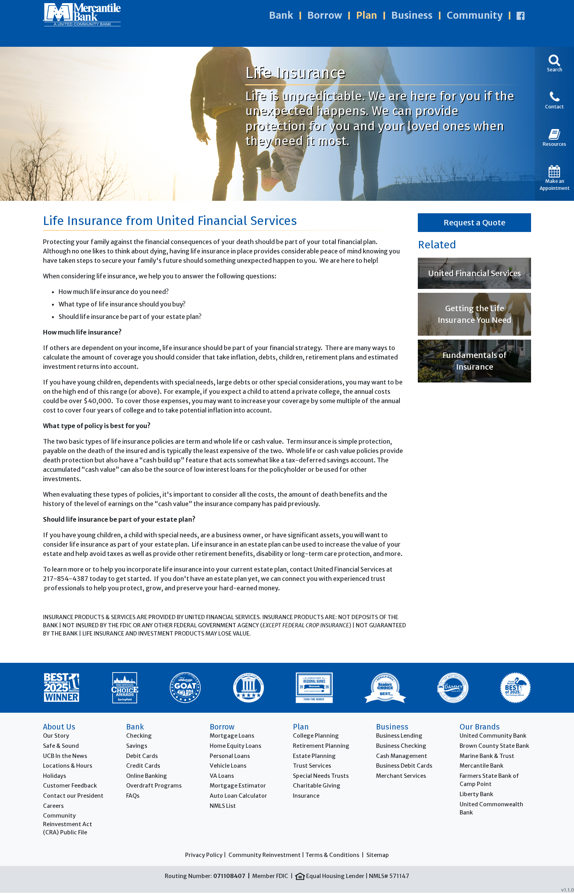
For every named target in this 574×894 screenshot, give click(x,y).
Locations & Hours (67, 765)
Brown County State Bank (494, 745)
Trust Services (312, 765)
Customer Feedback (70, 785)
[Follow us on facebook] (520, 15)
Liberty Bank (476, 794)
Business (412, 15)
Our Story (56, 735)
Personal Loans (230, 755)
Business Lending (399, 735)
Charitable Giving (316, 785)
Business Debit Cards (404, 765)
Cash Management (401, 755)
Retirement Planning (321, 745)
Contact (554, 107)
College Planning (316, 735)
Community (475, 15)
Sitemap (377, 855)
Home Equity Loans (235, 745)
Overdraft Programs (154, 785)
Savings (136, 745)
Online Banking (146, 775)
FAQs (132, 795)
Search (554, 70)
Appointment (555, 184)
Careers (53, 805)
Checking (139, 735)
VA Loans (222, 775)
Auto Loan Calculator (238, 795)
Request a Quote (474, 222)
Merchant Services (401, 775)
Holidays (54, 775)
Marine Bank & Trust (487, 755)
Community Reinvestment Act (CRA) (67, 824)
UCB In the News (65, 755)
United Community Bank (493, 735)
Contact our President (73, 795)
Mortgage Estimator (238, 785)
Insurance (306, 795)
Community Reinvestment (264, 855)
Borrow (324, 15)
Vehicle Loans (228, 765)
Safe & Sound (61, 745)
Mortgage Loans (232, 735)
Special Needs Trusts (321, 775)
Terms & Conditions (332, 855)
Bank (281, 15)
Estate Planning (314, 755)
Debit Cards (142, 755)
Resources (554, 144)
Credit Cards (143, 765)
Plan (366, 15)
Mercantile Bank (481, 765)
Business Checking (401, 745)
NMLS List (223, 805)
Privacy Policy (204, 855)
